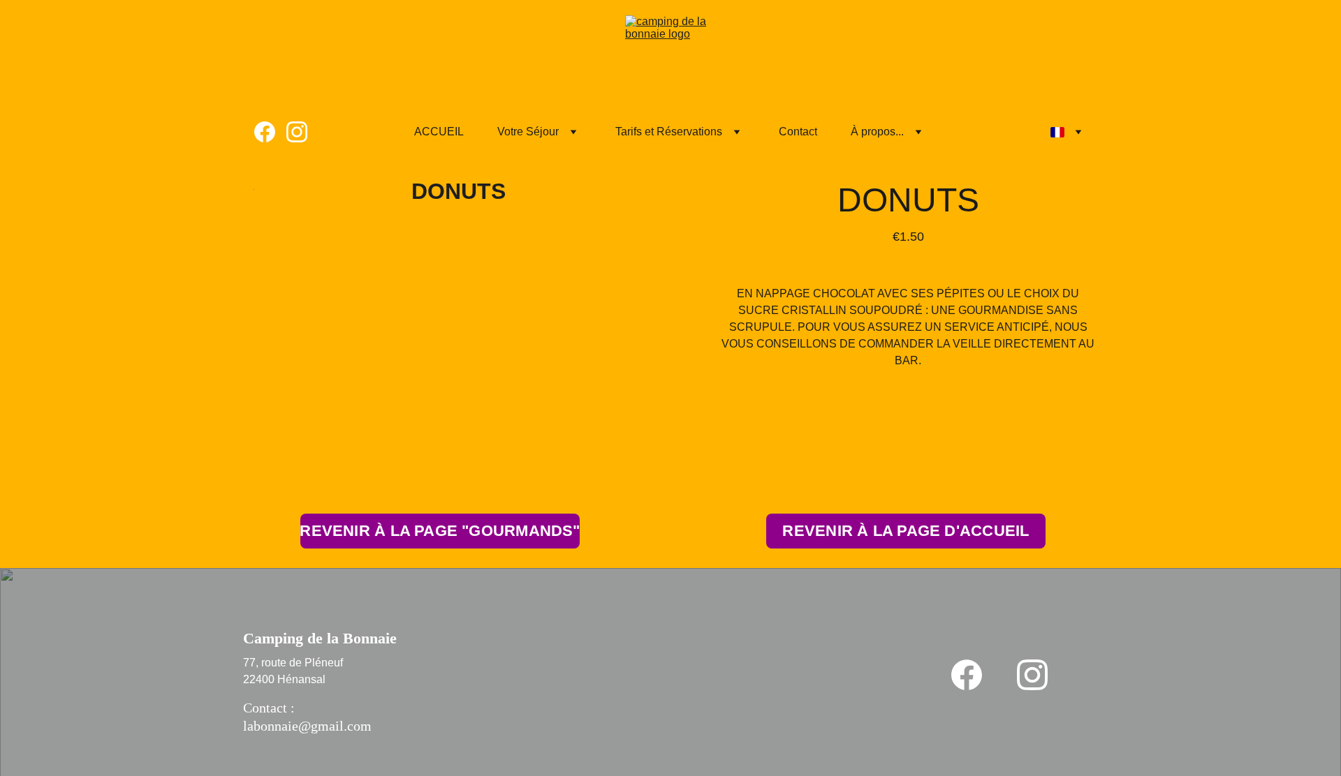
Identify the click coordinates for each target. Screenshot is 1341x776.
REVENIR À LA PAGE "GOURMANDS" (440, 530)
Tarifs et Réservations (668, 131)
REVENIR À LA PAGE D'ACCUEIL (905, 530)
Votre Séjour (528, 131)
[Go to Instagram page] (296, 131)
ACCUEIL (439, 131)
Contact (798, 131)
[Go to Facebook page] (270, 131)
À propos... (877, 131)
